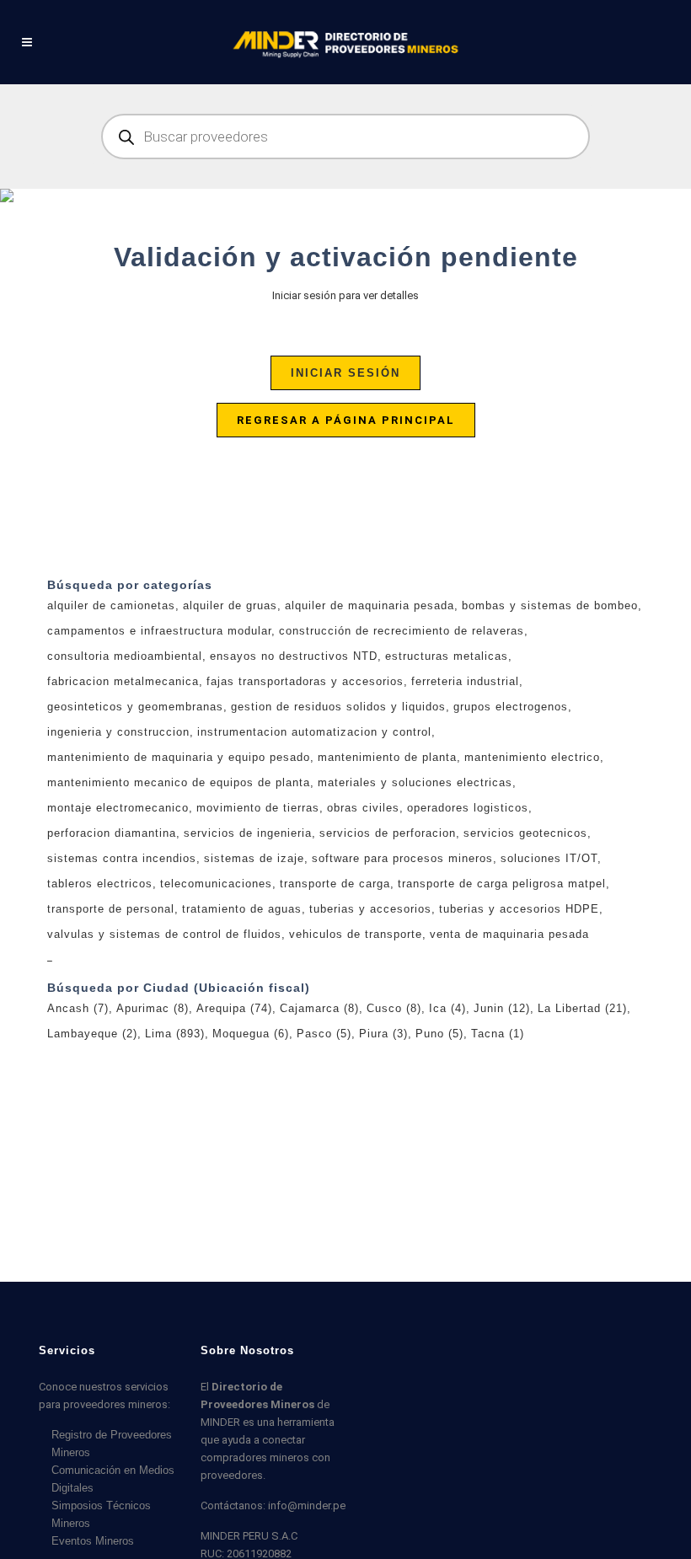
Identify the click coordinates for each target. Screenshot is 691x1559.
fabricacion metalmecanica (123, 681)
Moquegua (250, 1033)
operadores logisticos (467, 807)
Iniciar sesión (345, 373)
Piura (383, 1033)
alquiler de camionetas (111, 605)
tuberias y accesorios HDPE (519, 909)
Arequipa (234, 1008)
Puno (439, 1033)
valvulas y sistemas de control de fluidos (164, 934)
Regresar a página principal (346, 420)
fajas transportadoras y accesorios (305, 681)
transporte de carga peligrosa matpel (502, 883)
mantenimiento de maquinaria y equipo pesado (178, 757)
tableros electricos (100, 883)
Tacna (497, 1033)
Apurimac (152, 1008)
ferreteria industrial (465, 681)
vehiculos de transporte (355, 934)
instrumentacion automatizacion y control (314, 732)
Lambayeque (92, 1033)
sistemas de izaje (254, 858)
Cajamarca (319, 1008)
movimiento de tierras (257, 807)
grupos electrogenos (510, 706)
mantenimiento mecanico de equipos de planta (178, 782)
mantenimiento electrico (532, 757)
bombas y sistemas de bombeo (550, 605)
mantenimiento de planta (387, 757)
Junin (502, 1008)
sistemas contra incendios (121, 858)
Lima (175, 1033)
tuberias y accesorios (370, 909)
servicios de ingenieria (248, 833)
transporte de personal (110, 909)
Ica (447, 1008)
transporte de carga (335, 883)
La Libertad (582, 1008)
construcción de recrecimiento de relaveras (401, 630)
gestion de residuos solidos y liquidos (338, 706)
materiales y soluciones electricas (415, 782)
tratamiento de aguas (242, 909)
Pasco (324, 1033)
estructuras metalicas (446, 656)
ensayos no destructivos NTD (294, 656)
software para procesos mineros (402, 858)
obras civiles (363, 807)
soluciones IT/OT (549, 858)
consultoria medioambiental (124, 656)
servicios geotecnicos (525, 833)
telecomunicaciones (216, 883)
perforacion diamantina (111, 833)
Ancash (78, 1008)
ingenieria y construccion (118, 732)
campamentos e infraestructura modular (159, 630)
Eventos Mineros (92, 1541)
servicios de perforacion (387, 833)
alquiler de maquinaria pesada (369, 605)
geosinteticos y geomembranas (135, 706)
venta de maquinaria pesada (509, 934)
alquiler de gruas (230, 605)
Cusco (394, 1008)
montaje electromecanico (118, 807)
